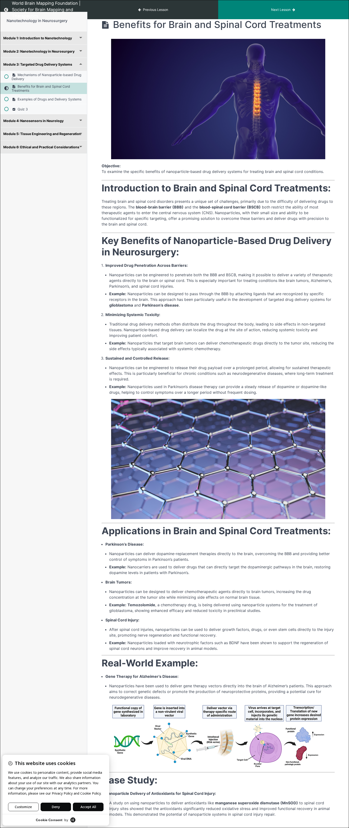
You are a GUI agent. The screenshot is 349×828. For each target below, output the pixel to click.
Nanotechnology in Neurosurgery (37, 20)
